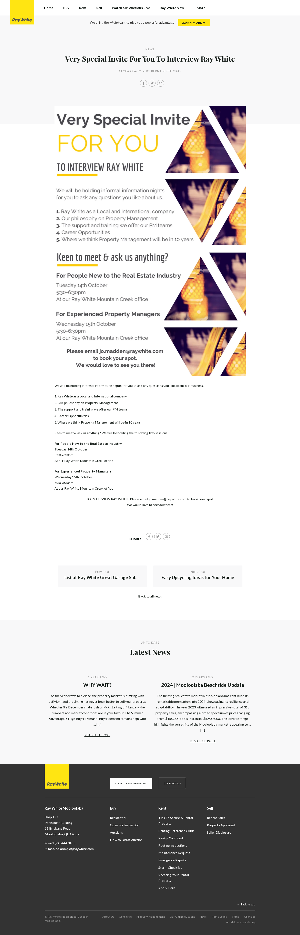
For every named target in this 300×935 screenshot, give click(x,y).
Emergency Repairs (172, 860)
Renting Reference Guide (176, 831)
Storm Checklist (170, 867)
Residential (118, 818)
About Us (108, 916)
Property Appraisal (221, 825)
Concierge (125, 916)
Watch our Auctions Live (131, 8)
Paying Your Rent (170, 838)
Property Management (151, 916)
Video (235, 916)
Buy (113, 808)
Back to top (248, 904)
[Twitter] (152, 83)
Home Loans (219, 916)
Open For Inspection (125, 825)
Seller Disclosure (219, 832)
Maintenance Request (174, 853)
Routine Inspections (172, 845)
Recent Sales (216, 818)
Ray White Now (172, 8)
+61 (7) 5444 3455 (61, 843)
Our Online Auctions (182, 916)
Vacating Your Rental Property (173, 877)
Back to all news (150, 596)
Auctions (116, 832)
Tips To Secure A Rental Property (175, 820)
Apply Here (166, 888)
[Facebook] (143, 83)
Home (48, 8)
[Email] (160, 83)
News (203, 916)
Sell (210, 808)
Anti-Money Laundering (240, 922)
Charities (249, 916)
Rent (162, 808)
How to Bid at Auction (126, 840)
